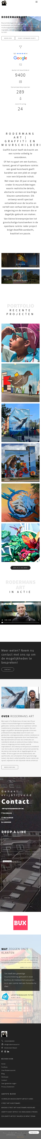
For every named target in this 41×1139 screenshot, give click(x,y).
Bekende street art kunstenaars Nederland (18, 1107)
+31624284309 (9, 1041)
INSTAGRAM (8, 817)
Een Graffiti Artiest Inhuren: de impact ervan (18, 1116)
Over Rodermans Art (8, 1070)
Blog (3, 1074)
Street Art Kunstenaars (10, 1103)
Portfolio (4, 1067)
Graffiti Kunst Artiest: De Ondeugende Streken (19, 1112)
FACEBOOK (7, 813)
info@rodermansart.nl (13, 808)
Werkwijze (4, 1077)
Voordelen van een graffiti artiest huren (17, 1099)
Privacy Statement (7, 1087)
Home (3, 1064)
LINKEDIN (7, 822)
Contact (4, 1080)
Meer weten (20, 1137)
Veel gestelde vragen (8, 1083)
